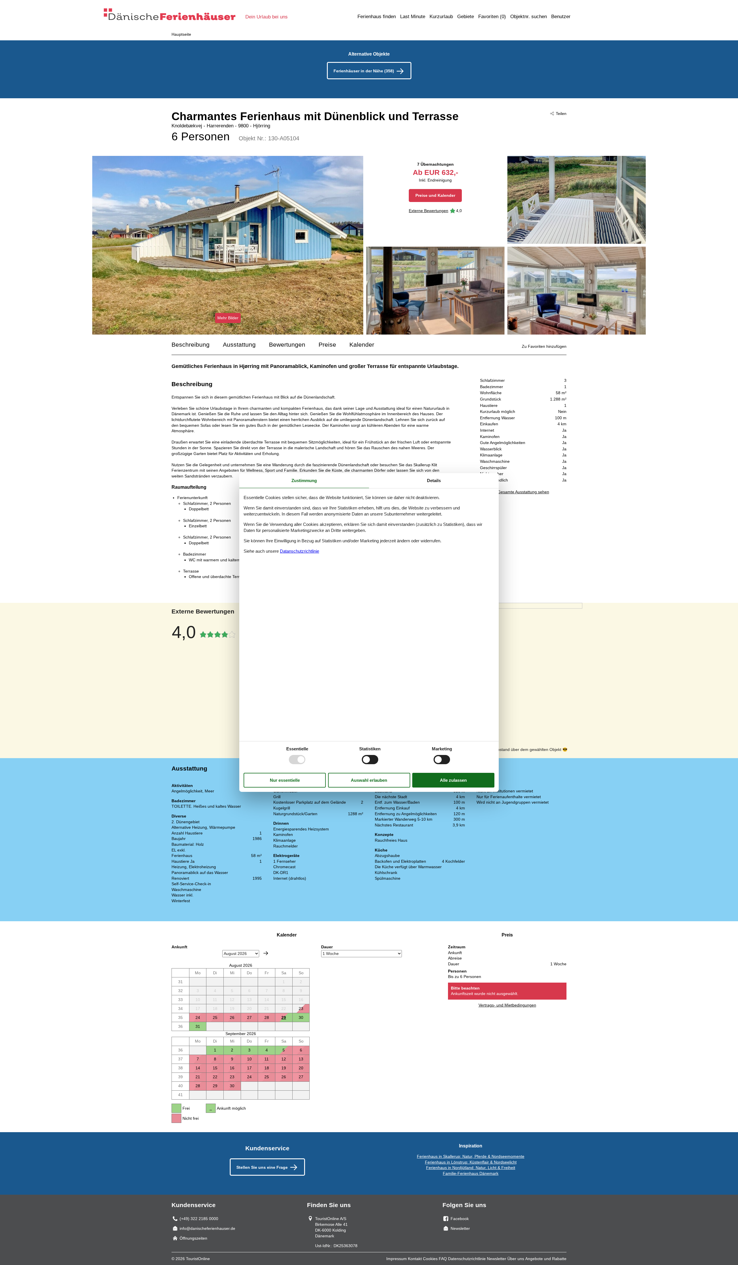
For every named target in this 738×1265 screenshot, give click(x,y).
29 (283, 1017)
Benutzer (561, 16)
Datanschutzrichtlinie (299, 551)
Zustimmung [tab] (304, 480)
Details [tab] (434, 480)
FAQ (443, 1258)
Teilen (561, 113)
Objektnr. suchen (528, 16)
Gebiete (465, 16)
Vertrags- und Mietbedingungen (507, 1005)
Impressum (396, 1258)
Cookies (430, 1258)
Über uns (515, 1258)
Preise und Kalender (435, 195)
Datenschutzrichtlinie (467, 1258)
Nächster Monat (266, 953)
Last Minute (412, 16)
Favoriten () (492, 16)
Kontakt (415, 1258)
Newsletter (496, 1258)
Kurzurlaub (441, 16)
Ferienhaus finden (376, 16)
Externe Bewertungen (428, 210)
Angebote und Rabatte (545, 1258)
